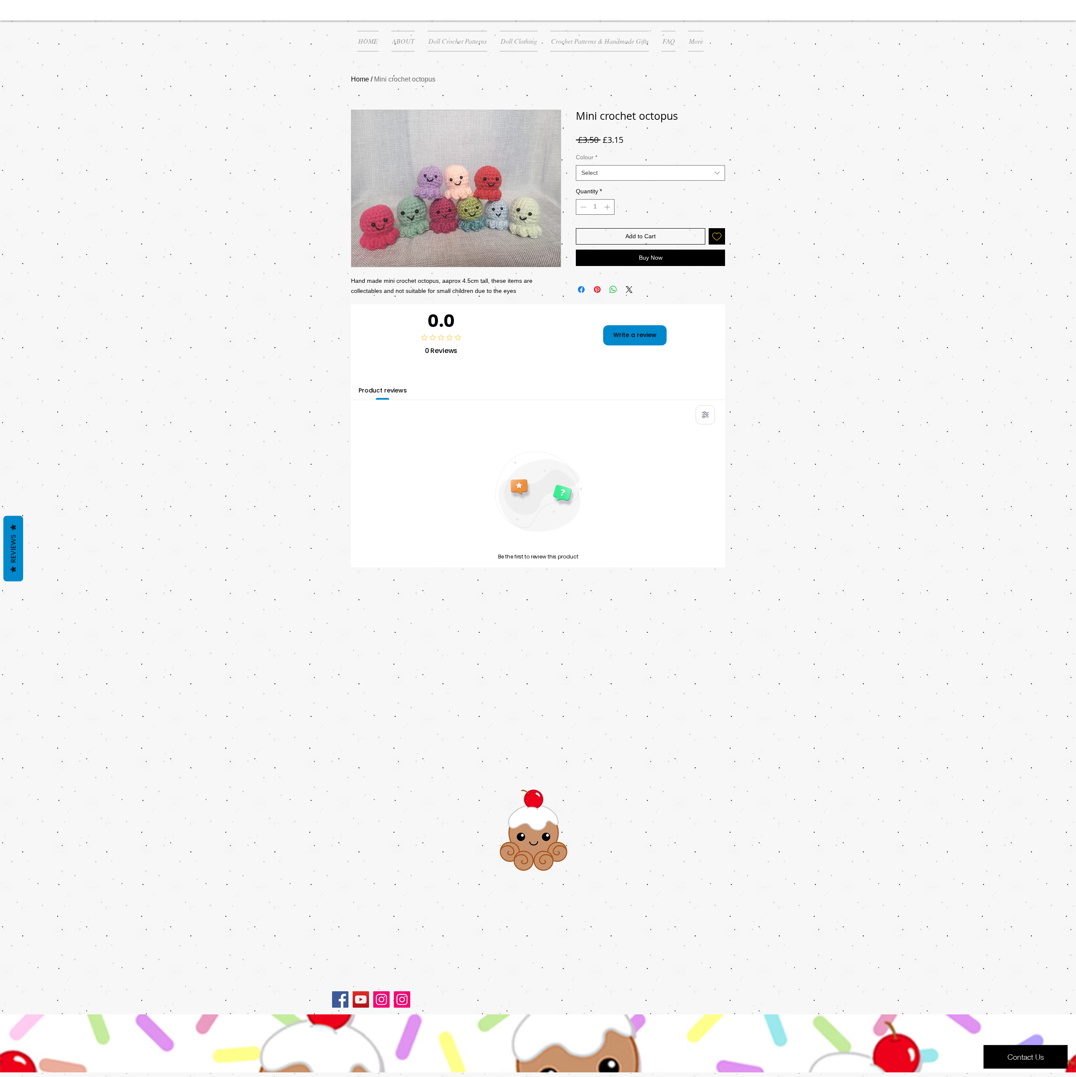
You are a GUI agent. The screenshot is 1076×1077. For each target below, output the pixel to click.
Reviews (13, 548)
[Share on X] (629, 289)
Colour (586, 157)
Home (360, 79)
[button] (457, 41)
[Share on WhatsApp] (613, 289)
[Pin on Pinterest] (597, 289)
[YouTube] (361, 999)
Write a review (635, 335)
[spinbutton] (595, 207)
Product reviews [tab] (383, 390)
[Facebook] (340, 999)
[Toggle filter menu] (705, 414)
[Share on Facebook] (581, 289)
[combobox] (650, 173)
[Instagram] (381, 999)
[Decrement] (582, 207)
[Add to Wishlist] (717, 236)
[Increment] (608, 207)
